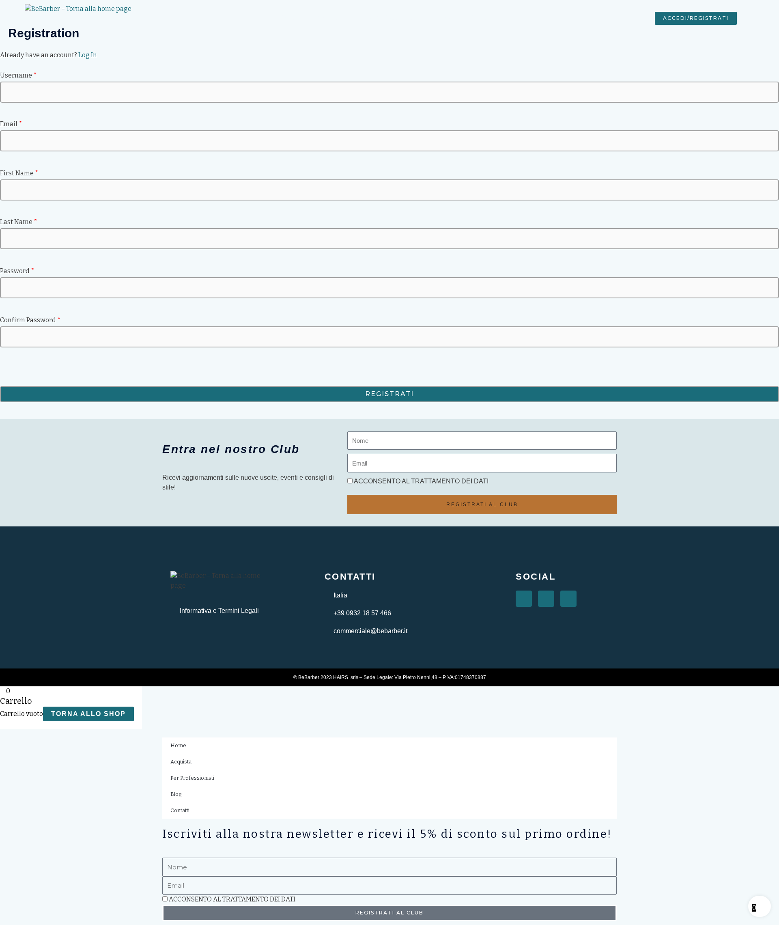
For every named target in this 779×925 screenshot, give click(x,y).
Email (11, 124)
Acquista (329, 18)
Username (18, 75)
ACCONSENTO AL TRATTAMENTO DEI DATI (421, 481)
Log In (87, 55)
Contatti (483, 18)
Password (17, 271)
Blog (444, 18)
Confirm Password (30, 320)
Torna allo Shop (88, 713)
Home (287, 18)
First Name (19, 173)
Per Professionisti (390, 18)
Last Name (18, 222)
